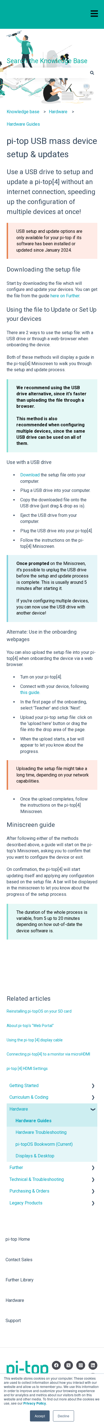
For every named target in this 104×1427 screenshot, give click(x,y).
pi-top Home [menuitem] (18, 1239)
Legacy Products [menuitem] (25, 1203)
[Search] (92, 73)
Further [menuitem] (16, 1167)
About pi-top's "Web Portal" (30, 1025)
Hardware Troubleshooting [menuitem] (41, 1132)
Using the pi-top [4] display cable (35, 1040)
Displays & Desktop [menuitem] (35, 1155)
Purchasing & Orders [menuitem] (29, 1191)
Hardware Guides (23, 124)
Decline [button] (63, 1415)
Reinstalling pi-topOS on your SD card (39, 1011)
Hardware (58, 111)
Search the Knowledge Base (47, 61)
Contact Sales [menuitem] (19, 1259)
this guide (29, 692)
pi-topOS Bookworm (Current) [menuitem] (44, 1144)
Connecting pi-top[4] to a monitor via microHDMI (48, 1054)
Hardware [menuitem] (18, 1109)
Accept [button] (40, 1415)
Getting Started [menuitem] (24, 1085)
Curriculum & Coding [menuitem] (28, 1097)
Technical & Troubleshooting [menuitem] (36, 1179)
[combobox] (47, 73)
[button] (92, 1086)
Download (30, 475)
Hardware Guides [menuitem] (34, 1120)
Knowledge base (23, 111)
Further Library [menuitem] (20, 1280)
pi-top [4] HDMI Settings (27, 1068)
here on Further (64, 295)
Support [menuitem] (13, 1320)
